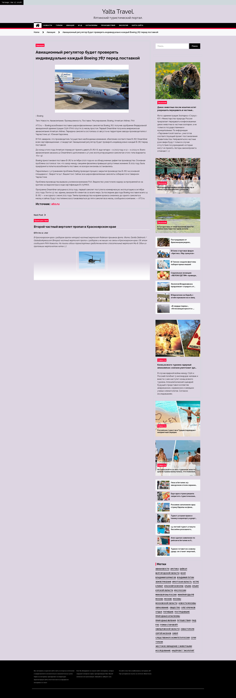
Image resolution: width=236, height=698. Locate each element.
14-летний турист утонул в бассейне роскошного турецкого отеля (183, 528)
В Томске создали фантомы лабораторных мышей (183, 263)
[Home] (38, 25)
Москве (168, 599)
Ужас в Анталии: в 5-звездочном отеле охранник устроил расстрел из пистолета (184, 484)
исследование (163, 651)
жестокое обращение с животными (173, 646)
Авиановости (162, 569)
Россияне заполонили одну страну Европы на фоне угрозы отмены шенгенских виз (183, 506)
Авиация (70, 25)
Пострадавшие (182, 612)
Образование (162, 608)
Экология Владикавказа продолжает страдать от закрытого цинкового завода (184, 285)
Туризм (59, 25)
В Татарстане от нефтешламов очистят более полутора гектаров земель (175, 228)
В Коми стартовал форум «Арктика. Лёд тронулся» (182, 252)
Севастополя (187, 629)
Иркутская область (182, 582)
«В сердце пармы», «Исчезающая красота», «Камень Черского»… (182, 307)
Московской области (166, 603)
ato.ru (55, 204)
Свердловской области (167, 629)
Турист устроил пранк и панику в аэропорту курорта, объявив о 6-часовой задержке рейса (184, 517)
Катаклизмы (91, 25)
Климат (159, 586)
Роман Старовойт (169, 625)
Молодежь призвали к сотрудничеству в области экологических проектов (175, 188)
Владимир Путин (185, 577)
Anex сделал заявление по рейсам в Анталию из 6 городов (183, 539)
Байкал (183, 569)
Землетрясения (163, 582)
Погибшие (168, 612)
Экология (123, 25)
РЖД (194, 620)
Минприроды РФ (186, 595)
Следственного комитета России (172, 638)
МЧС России (180, 590)
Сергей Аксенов (163, 633)
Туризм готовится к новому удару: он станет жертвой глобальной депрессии (183, 550)
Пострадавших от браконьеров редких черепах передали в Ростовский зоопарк (180, 241)
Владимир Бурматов (165, 577)
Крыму (195, 586)
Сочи (193, 638)
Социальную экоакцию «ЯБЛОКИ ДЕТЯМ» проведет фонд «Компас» (184, 274)
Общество (175, 608)
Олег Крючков (188, 608)
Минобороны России (166, 595)
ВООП (183, 573)
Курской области (164, 590)
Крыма (188, 586)
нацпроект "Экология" (183, 651)
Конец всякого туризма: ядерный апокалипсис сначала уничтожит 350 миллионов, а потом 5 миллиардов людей (176, 366)
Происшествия (108, 25)
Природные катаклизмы (167, 616)
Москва (159, 599)
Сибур (175, 633)
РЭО (157, 625)
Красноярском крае (174, 586)
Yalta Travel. (118, 11)
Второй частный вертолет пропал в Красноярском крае (75, 226)
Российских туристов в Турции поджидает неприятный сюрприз (176, 431)
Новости (47, 25)
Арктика (174, 569)
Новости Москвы (187, 603)
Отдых (158, 612)
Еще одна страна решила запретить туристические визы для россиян (183, 495)
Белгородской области (167, 573)
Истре (196, 582)
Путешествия (184, 620)
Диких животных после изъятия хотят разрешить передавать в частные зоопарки (176, 109)
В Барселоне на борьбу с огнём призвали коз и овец (183, 296)
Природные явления (165, 620)
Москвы (177, 599)
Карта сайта (137, 25)
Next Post (38, 215)
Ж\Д (80, 25)
